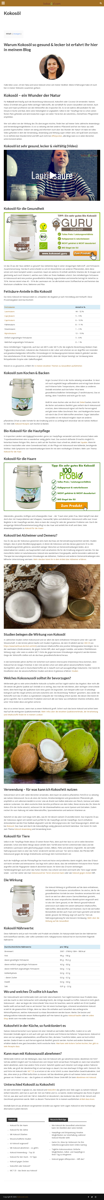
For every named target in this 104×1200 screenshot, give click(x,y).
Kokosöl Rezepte (22, 423)
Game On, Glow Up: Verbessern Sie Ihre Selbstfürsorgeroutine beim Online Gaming (69, 1143)
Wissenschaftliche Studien (20, 1139)
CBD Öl (87, 643)
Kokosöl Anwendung (22, 829)
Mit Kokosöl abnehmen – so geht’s (24, 1148)
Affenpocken (56, 136)
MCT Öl (31, 1071)
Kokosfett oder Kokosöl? (20, 1166)
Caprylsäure (9, 316)
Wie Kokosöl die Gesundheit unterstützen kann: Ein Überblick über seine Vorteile (69, 1126)
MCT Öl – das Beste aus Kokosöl (23, 1170)
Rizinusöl (10, 826)
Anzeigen (16, 34)
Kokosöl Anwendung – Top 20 (22, 1152)
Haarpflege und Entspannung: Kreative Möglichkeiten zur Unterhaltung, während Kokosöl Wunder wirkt (68, 1135)
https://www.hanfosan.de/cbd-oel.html (20, 646)
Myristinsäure (10, 333)
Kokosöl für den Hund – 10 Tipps (23, 1157)
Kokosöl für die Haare (34, 528)
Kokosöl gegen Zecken (81, 873)
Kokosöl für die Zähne (19, 1130)
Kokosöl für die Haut (12, 451)
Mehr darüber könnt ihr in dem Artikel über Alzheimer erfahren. (59, 559)
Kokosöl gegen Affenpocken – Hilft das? (68, 1159)
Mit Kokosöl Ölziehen (18, 1134)
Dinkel (82, 402)
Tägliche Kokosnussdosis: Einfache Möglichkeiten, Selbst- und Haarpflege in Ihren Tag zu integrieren (68, 1152)
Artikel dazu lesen (87, 1099)
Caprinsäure (9, 320)
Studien (75, 671)
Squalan (84, 442)
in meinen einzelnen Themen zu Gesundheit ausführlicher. (59, 365)
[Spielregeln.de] (52, 3)
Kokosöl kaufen (74, 1015)
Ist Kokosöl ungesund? (19, 1143)
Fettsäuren (9, 307)
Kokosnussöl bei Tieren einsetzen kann (47, 873)
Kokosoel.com (22, 1197)
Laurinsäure (9, 311)
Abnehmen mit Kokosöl (86, 1077)
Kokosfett (52, 1089)
